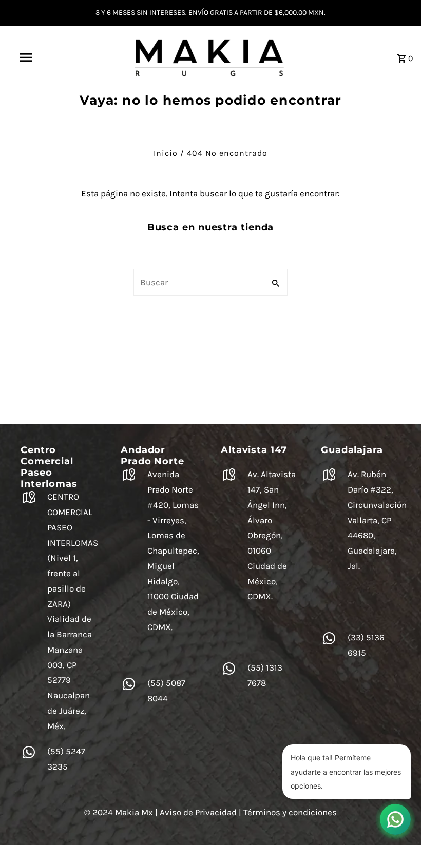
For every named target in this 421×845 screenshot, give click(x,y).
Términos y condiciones (290, 812)
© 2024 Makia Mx (118, 812)
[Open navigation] (48, 57)
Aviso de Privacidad (198, 812)
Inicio (166, 153)
